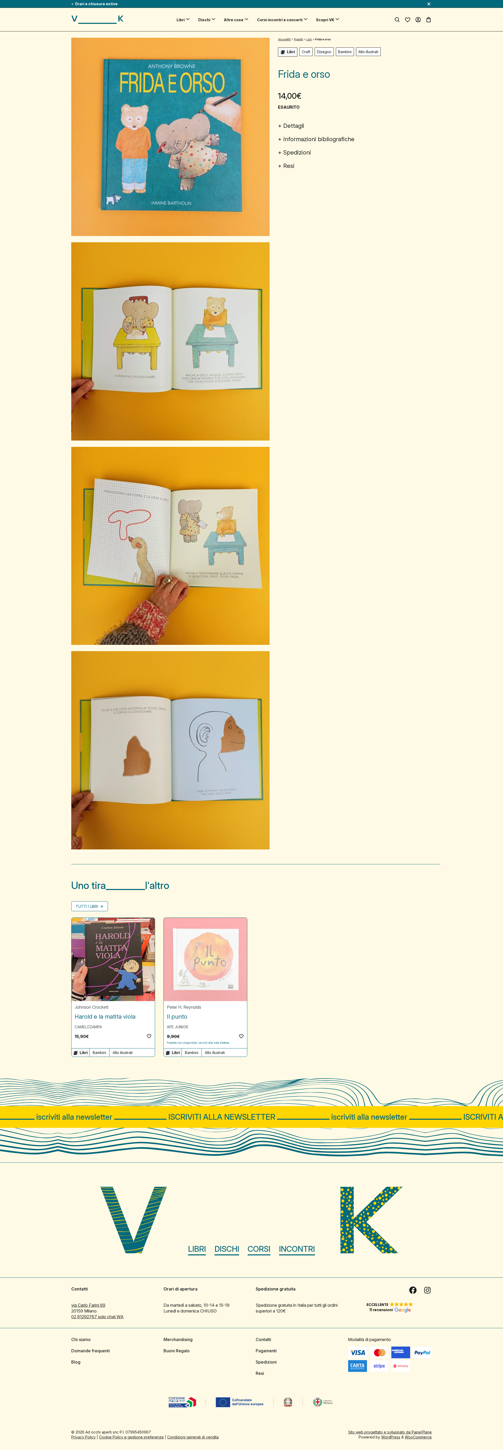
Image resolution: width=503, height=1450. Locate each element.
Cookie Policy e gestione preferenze (131, 1437)
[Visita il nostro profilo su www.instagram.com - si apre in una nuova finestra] (427, 1290)
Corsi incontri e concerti (280, 20)
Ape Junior (177, 1027)
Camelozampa (88, 1027)
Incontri (297, 1249)
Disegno (324, 52)
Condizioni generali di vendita (193, 1437)
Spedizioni (297, 152)
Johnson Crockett (91, 1007)
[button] (149, 1036)
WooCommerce (418, 1437)
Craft (306, 52)
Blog (75, 1362)
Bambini (345, 52)
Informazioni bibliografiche (318, 139)
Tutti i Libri (87, 906)
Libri (181, 20)
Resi (288, 165)
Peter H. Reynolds (184, 1007)
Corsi (259, 1249)
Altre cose (233, 20)
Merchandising (178, 1339)
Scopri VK (325, 20)
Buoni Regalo (176, 1350)
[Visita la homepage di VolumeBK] (97, 19)
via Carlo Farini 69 (88, 1305)
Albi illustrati (368, 52)
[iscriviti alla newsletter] (251, 1117)
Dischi (204, 20)
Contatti (263, 1339)
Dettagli (293, 125)
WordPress (390, 1437)
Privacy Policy (83, 1437)
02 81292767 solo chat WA (97, 1316)
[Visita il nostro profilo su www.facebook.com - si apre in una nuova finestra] (413, 1290)
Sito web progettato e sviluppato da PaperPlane (390, 1432)
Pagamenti (266, 1350)
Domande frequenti (90, 1350)
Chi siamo (81, 1339)
